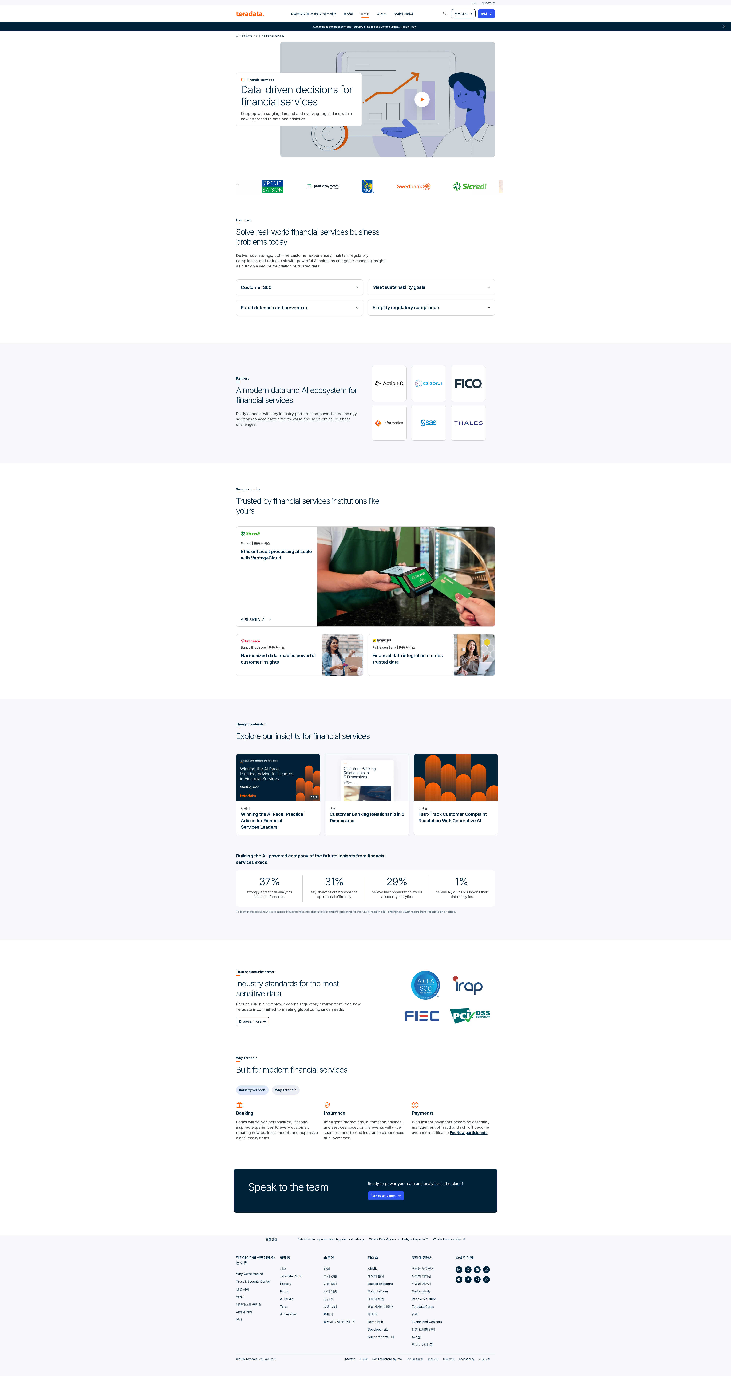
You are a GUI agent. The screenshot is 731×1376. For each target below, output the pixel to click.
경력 (415, 1314)
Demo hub (375, 1322)
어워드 (240, 1297)
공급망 (328, 1299)
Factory (285, 1284)
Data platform (378, 1291)
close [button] (724, 26)
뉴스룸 (416, 1337)
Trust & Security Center (253, 1281)
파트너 (328, 1314)
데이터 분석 (376, 1276)
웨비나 (372, 1314)
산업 (327, 1268)
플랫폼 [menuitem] (348, 14)
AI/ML (372, 1268)
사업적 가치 (244, 1312)
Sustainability (421, 1291)
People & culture (424, 1299)
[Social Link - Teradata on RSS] (486, 1279)
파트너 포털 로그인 (337, 1322)
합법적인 (433, 1359)
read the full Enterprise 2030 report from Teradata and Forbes (413, 911)
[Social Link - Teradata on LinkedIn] (459, 1269)
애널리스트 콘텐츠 (248, 1304)
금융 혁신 (330, 1284)
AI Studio (286, 1299)
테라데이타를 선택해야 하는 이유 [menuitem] (313, 14)
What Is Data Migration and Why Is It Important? (398, 1239)
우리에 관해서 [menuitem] (403, 14)
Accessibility (466, 1359)
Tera (283, 1306)
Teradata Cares (423, 1306)
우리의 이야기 (421, 1284)
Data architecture (380, 1284)
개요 (283, 1268)
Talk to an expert (383, 1196)
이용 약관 (448, 1359)
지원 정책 (484, 1359)
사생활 (364, 1359)
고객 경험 (330, 1276)
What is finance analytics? (449, 1239)
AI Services (288, 1314)
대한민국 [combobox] (486, 2)
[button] (422, 99)
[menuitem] (444, 13)
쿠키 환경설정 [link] (414, 1359)
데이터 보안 (376, 1299)
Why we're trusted (249, 1274)
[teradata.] (250, 13)
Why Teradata (285, 1090)
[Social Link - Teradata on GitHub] (468, 1269)
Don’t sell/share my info (387, 1359)
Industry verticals (252, 1090)
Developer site (378, 1329)
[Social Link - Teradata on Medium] (477, 1269)
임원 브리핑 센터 (423, 1329)
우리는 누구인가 (423, 1268)
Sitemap (350, 1359)
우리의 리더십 (421, 1276)
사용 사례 (330, 1306)
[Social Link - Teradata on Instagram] (477, 1279)
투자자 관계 (420, 1345)
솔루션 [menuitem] (365, 14)
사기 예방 (330, 1291)
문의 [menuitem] (484, 14)
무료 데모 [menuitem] (461, 14)
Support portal (378, 1337)
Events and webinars (427, 1322)
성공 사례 (242, 1289)
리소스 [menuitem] (381, 14)
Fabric (284, 1291)
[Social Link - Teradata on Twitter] (486, 1269)
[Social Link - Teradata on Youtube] (459, 1279)
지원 (473, 2)
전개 (239, 1319)
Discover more (250, 1021)
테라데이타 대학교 (380, 1306)
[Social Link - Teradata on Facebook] (468, 1279)
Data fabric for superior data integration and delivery (331, 1239)
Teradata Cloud (291, 1276)
